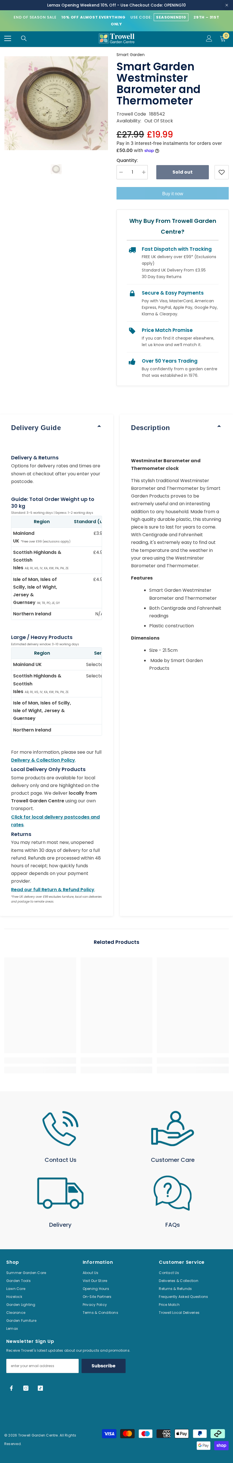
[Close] (226, 5)
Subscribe (103, 1366)
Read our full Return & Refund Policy (52, 889)
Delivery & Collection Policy (43, 760)
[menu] (7, 38)
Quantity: (127, 160)
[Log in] (209, 38)
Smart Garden (130, 54)
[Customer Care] (172, 1128)
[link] (40, 1060)
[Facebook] (11, 1388)
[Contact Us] (60, 1128)
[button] (56, 169)
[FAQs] (172, 1193)
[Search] (23, 38)
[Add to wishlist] (222, 172)
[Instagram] (26, 1388)
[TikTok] (40, 1388)
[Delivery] (60, 1193)
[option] (56, 103)
